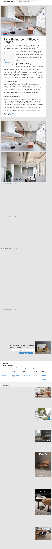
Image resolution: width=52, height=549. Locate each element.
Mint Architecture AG (9, 45)
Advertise (23, 372)
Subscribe (26, 353)
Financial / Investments (8, 64)
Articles (36, 3)
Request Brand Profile (26, 375)
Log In (48, 3)
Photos (13, 3)
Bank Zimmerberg (7, 55)
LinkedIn (35, 376)
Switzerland (9, 62)
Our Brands (14, 376)
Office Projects (5, 3)
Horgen (5, 62)
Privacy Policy (39, 383)
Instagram (35, 372)
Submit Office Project (26, 373)
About (3, 372)
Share (5, 34)
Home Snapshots (44, 375)
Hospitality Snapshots (45, 373)
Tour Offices (14, 372)
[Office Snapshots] (8, 1)
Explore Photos (15, 373)
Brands (29, 3)
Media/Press (4, 375)
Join (45, 3)
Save (5, 33)
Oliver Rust (12, 114)
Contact (3, 376)
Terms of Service (45, 383)
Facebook (35, 373)
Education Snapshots (45, 376)
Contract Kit (43, 372)
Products (21, 3)
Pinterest (35, 375)
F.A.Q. (3, 373)
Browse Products (15, 375)
